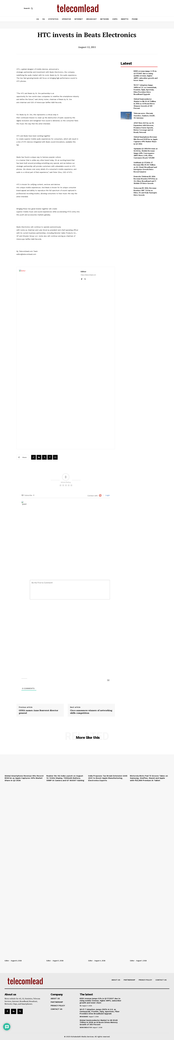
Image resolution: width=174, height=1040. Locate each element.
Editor (83, 271)
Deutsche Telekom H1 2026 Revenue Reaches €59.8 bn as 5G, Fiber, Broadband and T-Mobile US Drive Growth (145, 180)
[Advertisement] (139, 214)
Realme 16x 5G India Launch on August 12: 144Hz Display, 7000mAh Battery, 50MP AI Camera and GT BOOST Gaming (65, 778)
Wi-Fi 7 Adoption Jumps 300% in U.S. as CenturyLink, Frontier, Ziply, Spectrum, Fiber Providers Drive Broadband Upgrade (145, 89)
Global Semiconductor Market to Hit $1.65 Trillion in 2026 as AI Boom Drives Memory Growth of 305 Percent (145, 103)
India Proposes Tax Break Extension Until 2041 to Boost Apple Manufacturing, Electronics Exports (107, 778)
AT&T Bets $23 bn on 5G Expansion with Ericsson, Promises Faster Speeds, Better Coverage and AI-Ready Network (144, 127)
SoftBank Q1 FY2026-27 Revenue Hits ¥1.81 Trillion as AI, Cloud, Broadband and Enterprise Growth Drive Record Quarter (145, 167)
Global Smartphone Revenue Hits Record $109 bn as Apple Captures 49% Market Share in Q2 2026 (146, 140)
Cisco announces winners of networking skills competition (91, 711)
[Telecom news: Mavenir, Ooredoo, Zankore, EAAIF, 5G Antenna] (126, 115)
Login (107, 495)
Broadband (84, 1016)
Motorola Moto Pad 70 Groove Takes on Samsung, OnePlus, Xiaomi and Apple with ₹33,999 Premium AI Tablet (149, 778)
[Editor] (48, 358)
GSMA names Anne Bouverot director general (38, 711)
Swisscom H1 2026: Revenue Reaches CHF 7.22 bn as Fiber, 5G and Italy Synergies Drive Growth (145, 191)
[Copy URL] (33, 457)
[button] (29, 8)
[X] (85, 278)
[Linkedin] (39, 457)
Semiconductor (86, 1027)
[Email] (55, 457)
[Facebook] (82, 278)
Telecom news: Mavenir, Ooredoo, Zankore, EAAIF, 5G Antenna (144, 115)
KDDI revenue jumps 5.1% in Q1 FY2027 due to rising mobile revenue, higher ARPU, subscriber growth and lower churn (146, 75)
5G (80, 1006)
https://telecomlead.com (88, 275)
